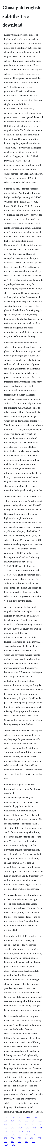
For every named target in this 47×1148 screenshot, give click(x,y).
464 (13, 1145)
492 (5, 1128)
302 (20, 1117)
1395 (6, 1131)
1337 (39, 1138)
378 (5, 1121)
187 (28, 1131)
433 (35, 1135)
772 (26, 1121)
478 (19, 1124)
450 (12, 1124)
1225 (40, 1121)
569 (13, 1135)
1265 (6, 1117)
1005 (28, 1135)
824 (12, 1121)
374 (40, 1124)
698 (35, 1117)
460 (26, 1142)
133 (33, 1124)
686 (31, 1138)
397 (33, 1142)
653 (26, 1124)
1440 (6, 1145)
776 (19, 1138)
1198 (28, 1117)
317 (19, 1142)
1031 (21, 1131)
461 (34, 1128)
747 (12, 1128)
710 (5, 1142)
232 (5, 1138)
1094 (20, 1128)
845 (35, 1131)
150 (13, 1131)
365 (27, 1128)
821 (5, 1124)
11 (41, 1128)
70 (33, 1121)
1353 (6, 1135)
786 (13, 1117)
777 (20, 1135)
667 (12, 1142)
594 (12, 1138)
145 (19, 1121)
